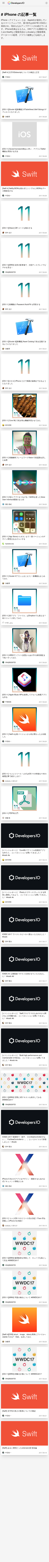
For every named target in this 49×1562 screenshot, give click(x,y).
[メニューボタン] (3, 3)
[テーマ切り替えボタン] (46, 2)
